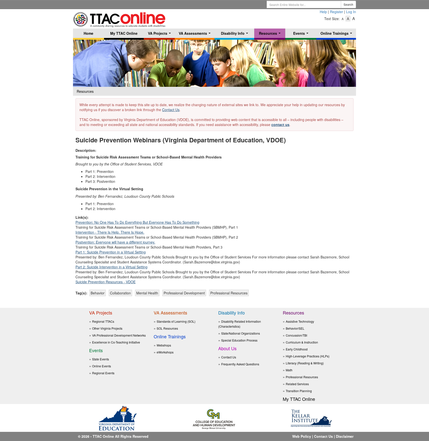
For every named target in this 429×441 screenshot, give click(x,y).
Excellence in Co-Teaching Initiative (116, 342)
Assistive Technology (300, 321)
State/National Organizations (240, 333)
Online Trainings (337, 34)
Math (289, 370)
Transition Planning (299, 391)
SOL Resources (167, 328)
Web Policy (301, 436)
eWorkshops (165, 352)
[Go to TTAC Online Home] (119, 18)
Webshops (164, 345)
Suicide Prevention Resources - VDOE (105, 281)
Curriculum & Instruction (302, 342)
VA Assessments (196, 34)
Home (88, 33)
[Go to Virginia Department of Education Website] (118, 417)
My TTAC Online (124, 33)
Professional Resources (302, 377)
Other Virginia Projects (107, 328)
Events (301, 34)
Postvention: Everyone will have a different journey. (115, 242)
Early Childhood (297, 349)
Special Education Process (239, 340)
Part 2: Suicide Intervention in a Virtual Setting (111, 266)
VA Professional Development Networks (119, 335)
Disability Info (235, 34)
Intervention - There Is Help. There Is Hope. (109, 232)
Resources (271, 34)
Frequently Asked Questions (240, 364)
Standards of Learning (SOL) (176, 321)
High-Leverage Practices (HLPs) (307, 356)
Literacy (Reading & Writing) (305, 363)
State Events (100, 359)
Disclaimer (345, 436)
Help (323, 11)
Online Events (101, 366)
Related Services (297, 384)
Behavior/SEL (295, 328)
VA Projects (160, 34)
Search (348, 4)
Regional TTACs (103, 321)
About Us (227, 348)
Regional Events (103, 373)
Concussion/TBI (296, 335)
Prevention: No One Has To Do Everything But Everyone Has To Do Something (137, 222)
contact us (280, 124)
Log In (351, 11)
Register (336, 11)
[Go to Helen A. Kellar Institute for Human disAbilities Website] (311, 417)
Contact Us (170, 109)
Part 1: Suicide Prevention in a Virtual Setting (110, 252)
